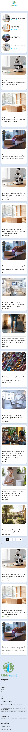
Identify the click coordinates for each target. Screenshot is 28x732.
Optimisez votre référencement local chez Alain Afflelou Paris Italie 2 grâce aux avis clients (17, 28)
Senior (2, 698)
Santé (2, 696)
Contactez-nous (5, 726)
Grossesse (3, 687)
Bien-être (2, 685)
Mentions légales (6, 729)
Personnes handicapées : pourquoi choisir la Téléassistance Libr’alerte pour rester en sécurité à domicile (13, 157)
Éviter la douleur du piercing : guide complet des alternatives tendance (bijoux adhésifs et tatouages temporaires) (13, 380)
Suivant (20, 539)
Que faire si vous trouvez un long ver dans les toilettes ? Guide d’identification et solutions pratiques (13, 494)
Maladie (2, 689)
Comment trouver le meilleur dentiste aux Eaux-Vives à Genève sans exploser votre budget (18, 47)
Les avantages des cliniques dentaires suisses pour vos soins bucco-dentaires (12, 417)
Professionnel (3, 693)
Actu (2, 682)
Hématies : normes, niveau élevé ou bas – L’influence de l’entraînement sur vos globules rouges (17, 18)
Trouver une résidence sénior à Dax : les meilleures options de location (13, 531)
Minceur (2, 691)
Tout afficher (3, 546)
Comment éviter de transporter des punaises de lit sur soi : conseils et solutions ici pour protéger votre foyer (13, 341)
